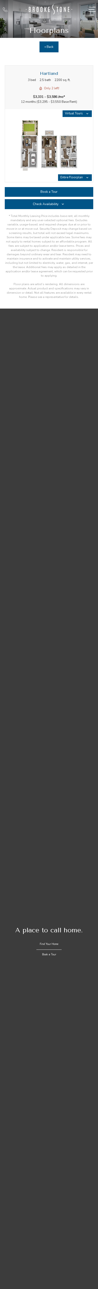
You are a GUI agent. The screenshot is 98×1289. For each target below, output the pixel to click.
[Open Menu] (92, 9)
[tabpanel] (49, 145)
